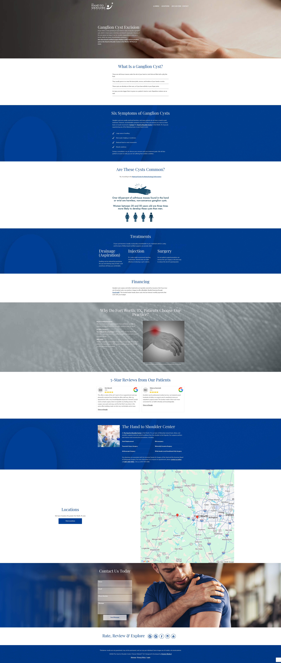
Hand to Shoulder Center (144, 125)
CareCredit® (116, 292)
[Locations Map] (187, 516)
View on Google (103, 409)
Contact (185, 6)
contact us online (176, 459)
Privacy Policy (141, 657)
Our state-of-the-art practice (105, 332)
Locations (165, 6)
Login (148, 657)
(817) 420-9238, (129, 462)
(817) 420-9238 (176, 6)
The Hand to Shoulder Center (132, 433)
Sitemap (133, 657)
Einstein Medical (166, 654)
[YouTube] (173, 636)
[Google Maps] (150, 636)
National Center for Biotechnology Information (146, 176)
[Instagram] (167, 636)
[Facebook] (161, 636)
